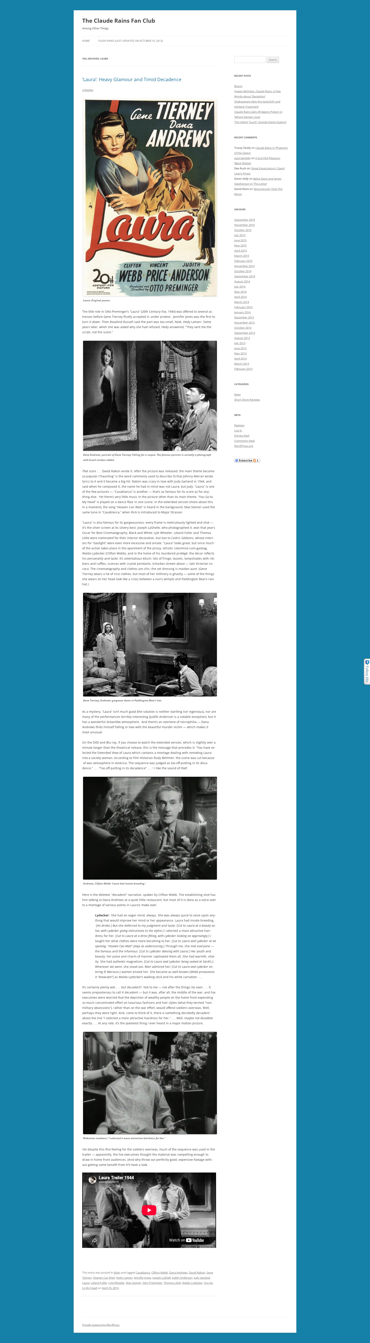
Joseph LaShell (161, 1278)
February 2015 (243, 261)
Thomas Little (172, 1283)
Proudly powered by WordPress (100, 1325)
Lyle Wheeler (116, 1283)
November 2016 (244, 225)
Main (117, 1272)
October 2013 (242, 328)
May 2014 (240, 292)
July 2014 (239, 286)
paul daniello (242, 158)
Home (86, 41)
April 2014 (240, 297)
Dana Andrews (178, 1272)
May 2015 (240, 245)
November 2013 (244, 322)
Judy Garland (202, 1278)
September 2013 (244, 333)
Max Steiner (133, 1283)
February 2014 (243, 307)
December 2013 (244, 317)
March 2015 (241, 256)
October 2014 (242, 271)
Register (239, 425)
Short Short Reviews (247, 400)
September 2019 (244, 220)
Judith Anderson (182, 1278)
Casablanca (143, 1272)
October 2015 (242, 230)
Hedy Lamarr (124, 1278)
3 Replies (87, 90)
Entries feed (241, 436)
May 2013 (240, 353)
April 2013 (240, 358)
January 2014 (242, 312)
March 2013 (241, 364)
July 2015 (239, 235)
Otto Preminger (152, 1283)
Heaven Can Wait (104, 1278)
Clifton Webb (159, 1272)
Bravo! (238, 86)
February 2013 (243, 369)
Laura (86, 1283)
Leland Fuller (99, 1283)
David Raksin (197, 1272)
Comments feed (244, 441)
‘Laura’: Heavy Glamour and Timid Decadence (131, 79)
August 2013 (242, 338)
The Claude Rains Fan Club (118, 20)
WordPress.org (243, 446)
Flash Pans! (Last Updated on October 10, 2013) (130, 41)
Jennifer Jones (142, 1278)
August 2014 (242, 281)
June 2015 (240, 240)
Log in (238, 430)
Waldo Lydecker (192, 1283)
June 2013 (240, 348)
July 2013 (239, 343)
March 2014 (241, 302)
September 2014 (244, 276)
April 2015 (240, 250)
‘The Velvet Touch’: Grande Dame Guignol (260, 122)
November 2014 (244, 266)
